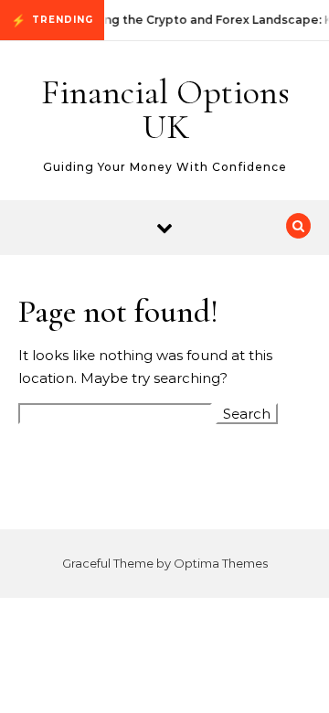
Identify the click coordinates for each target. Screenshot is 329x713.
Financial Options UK (165, 109)
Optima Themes (221, 563)
